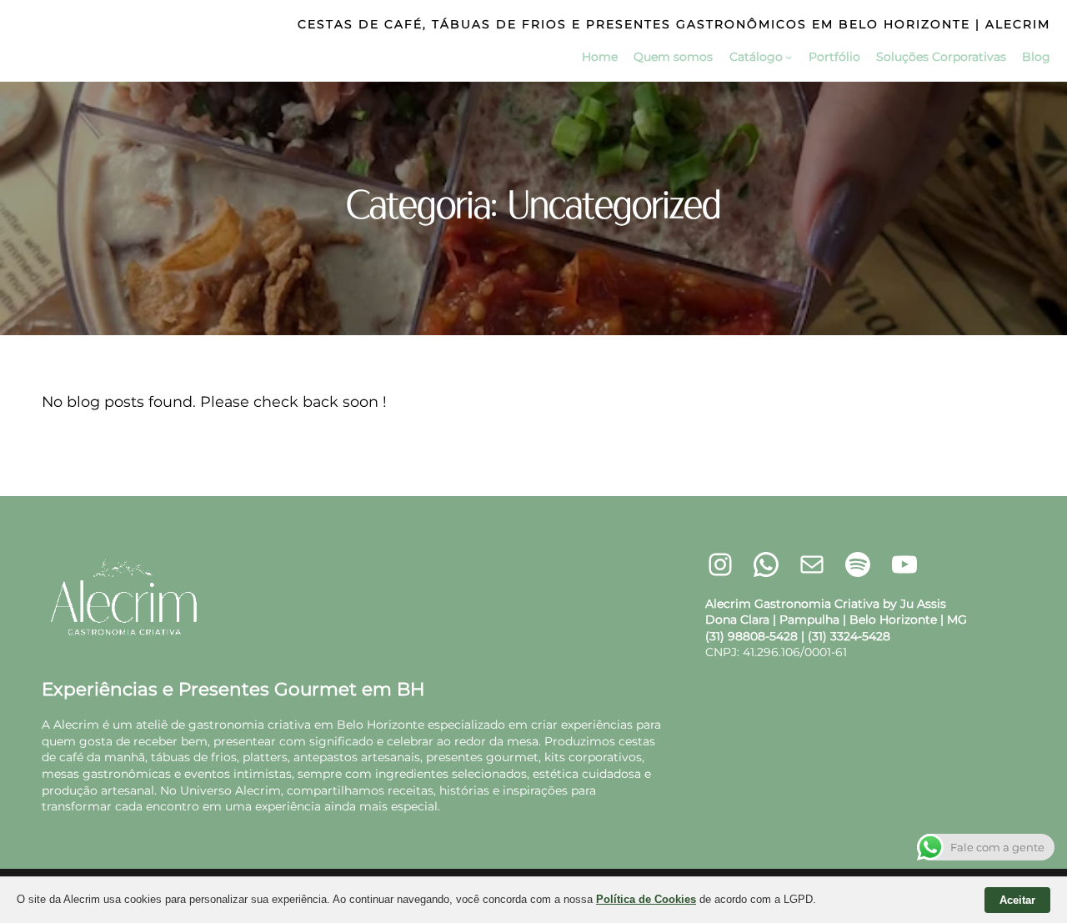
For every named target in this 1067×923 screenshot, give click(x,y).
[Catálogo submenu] (788, 56)
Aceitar (1017, 900)
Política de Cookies (646, 899)
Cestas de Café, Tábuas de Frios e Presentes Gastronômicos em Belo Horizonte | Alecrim (674, 24)
